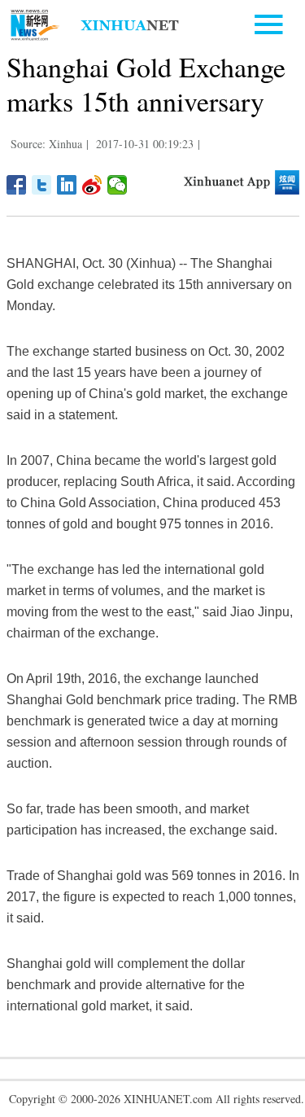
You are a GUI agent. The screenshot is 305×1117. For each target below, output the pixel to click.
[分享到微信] (117, 185)
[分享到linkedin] (67, 185)
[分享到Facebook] (17, 185)
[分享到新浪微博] (92, 185)
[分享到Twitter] (42, 185)
